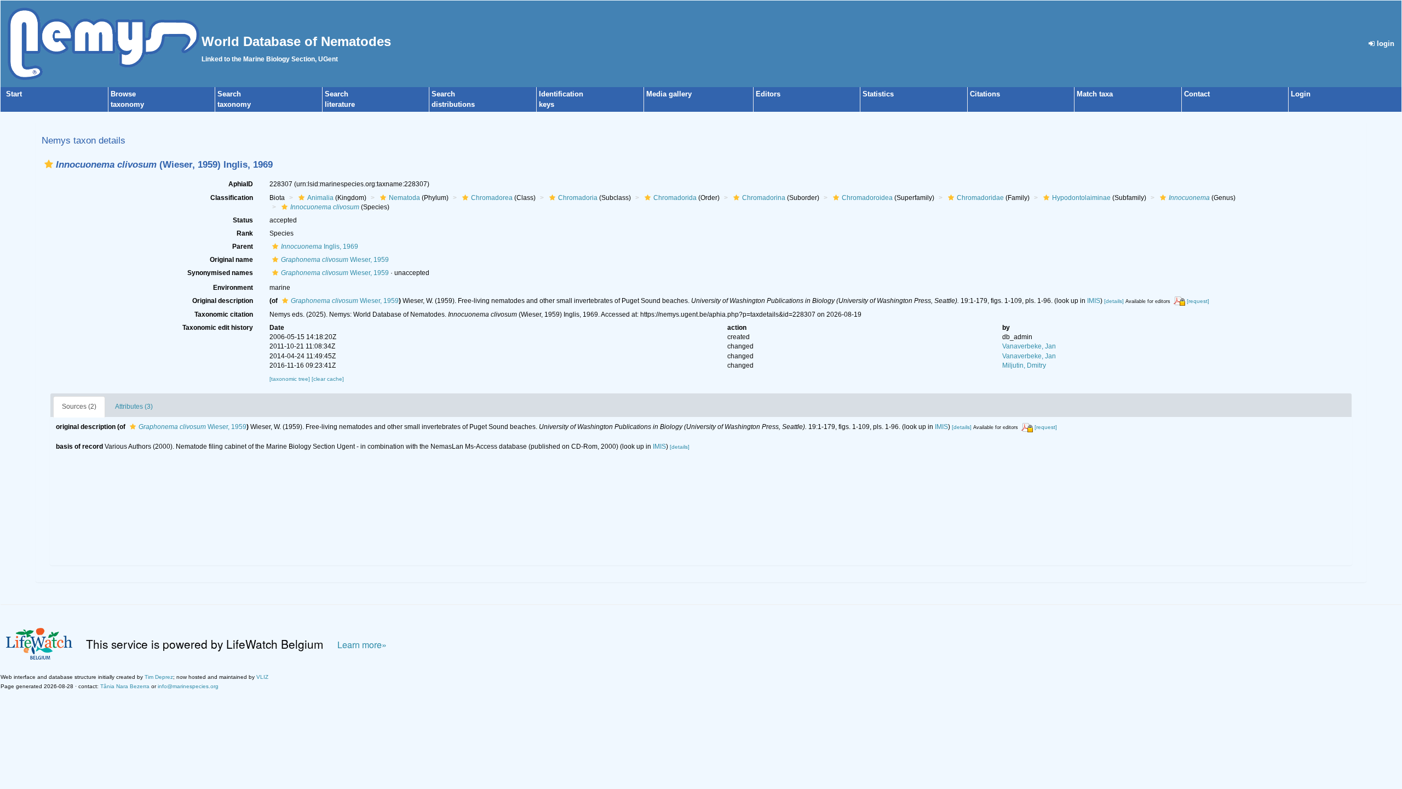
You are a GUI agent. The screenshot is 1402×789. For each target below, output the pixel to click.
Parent (242, 246)
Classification (231, 198)
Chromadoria (577, 198)
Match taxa (1095, 94)
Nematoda (404, 198)
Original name (231, 260)
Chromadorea (492, 198)
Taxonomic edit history (217, 327)
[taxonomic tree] (290, 379)
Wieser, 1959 (335, 260)
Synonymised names (220, 273)
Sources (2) (79, 406)
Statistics (878, 94)
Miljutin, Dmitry (1024, 365)
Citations (985, 94)
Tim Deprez (159, 677)
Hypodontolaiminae (1081, 198)
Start (14, 94)
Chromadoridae (980, 198)
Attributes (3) (134, 406)
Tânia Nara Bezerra (125, 686)
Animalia (320, 198)
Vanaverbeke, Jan (1029, 346)
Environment (233, 287)
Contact (1197, 94)
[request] (1198, 301)
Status (243, 220)
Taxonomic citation (223, 314)
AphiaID (240, 184)
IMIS (1093, 301)
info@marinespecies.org (188, 686)
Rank (245, 233)
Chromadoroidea (867, 198)
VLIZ (262, 677)
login (1384, 43)
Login (1301, 94)
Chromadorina (763, 198)
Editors (768, 94)
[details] (1114, 301)
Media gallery (669, 94)
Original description (222, 301)
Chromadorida (675, 198)
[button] (49, 164)
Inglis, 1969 (319, 246)
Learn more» (362, 644)
